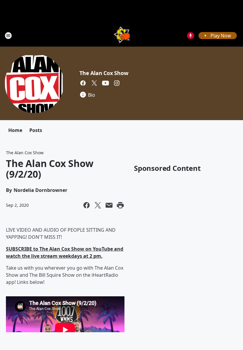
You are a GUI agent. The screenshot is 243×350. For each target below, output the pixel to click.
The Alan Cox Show (103, 73)
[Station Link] (121, 35)
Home (15, 130)
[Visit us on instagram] (116, 83)
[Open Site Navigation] (8, 35)
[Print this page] (120, 205)
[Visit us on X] (94, 83)
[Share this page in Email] (109, 205)
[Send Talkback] (190, 35)
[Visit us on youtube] (105, 83)
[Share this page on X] (98, 205)
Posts (35, 130)
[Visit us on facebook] (83, 83)
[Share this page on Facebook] (86, 205)
